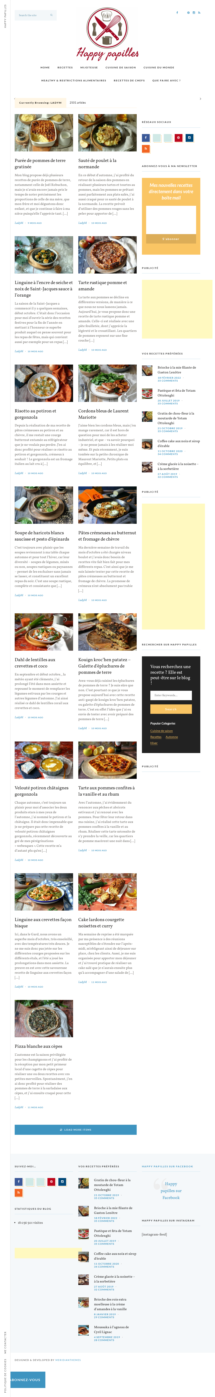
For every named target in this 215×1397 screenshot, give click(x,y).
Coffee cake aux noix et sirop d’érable (179, 443)
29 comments (104, 1317)
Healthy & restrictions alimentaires (73, 80)
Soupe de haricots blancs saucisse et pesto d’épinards (42, 536)
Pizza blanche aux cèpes (38, 1047)
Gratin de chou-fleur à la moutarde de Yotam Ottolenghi (176, 418)
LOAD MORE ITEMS (78, 1129)
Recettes (65, 67)
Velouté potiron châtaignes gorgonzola (41, 791)
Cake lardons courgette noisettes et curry (101, 923)
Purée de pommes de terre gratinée (40, 164)
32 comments (168, 476)
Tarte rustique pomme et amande (102, 286)
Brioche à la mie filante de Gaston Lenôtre (177, 370)
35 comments (168, 380)
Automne (172, 737)
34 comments (168, 454)
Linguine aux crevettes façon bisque (43, 923)
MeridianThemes (68, 1360)
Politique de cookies (5, 1376)
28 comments (104, 1340)
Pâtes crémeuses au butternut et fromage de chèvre (107, 536)
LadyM (19, 223)
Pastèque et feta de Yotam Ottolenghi (176, 393)
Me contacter (5, 1342)
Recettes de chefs (129, 80)
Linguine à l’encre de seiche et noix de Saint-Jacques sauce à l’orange (44, 289)
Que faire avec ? (166, 80)
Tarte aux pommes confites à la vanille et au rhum (106, 791)
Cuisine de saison (121, 67)
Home (45, 67)
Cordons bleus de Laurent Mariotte (103, 414)
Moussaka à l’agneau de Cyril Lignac (111, 1329)
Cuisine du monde (159, 67)
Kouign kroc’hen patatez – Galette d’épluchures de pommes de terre (104, 666)
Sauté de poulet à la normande (97, 164)
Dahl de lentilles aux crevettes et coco (35, 663)
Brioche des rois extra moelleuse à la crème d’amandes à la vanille (110, 1304)
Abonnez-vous (25, 1380)
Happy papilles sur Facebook (167, 1166)
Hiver (154, 743)
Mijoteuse (89, 67)
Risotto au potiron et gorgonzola (35, 414)
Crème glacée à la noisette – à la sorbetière (178, 466)
